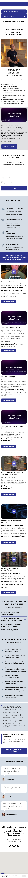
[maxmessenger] (18, 846)
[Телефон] (10, 846)
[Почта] (13, 846)
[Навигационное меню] (26, 4)
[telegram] (15, 846)
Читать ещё (6, 773)
